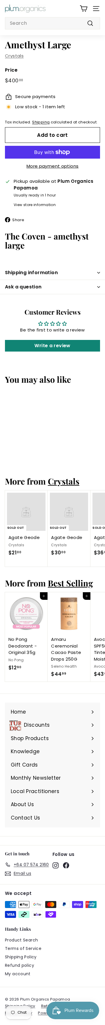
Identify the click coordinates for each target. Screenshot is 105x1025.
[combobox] (52, 23)
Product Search (21, 940)
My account (18, 974)
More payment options (53, 166)
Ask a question (23, 286)
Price (11, 70)
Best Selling (70, 582)
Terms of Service (23, 948)
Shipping (41, 122)
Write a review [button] (52, 345)
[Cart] (83, 8)
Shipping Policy (21, 957)
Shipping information (31, 272)
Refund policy (19, 965)
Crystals (14, 56)
